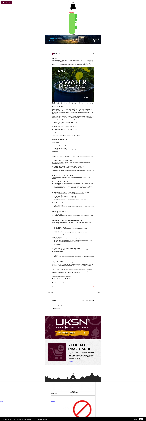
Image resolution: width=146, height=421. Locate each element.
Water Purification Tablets (64, 277)
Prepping (69, 279)
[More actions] (93, 55)
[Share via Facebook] (52, 283)
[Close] (144, 419)
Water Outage (69, 277)
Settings (135, 419)
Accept (141, 419)
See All (98, 293)
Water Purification (55, 277)
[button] (98, 47)
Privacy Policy (45, 419)
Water (52, 277)
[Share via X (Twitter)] (55, 283)
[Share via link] (60, 283)
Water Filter (59, 277)
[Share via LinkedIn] (58, 283)
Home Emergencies (62, 279)
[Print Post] (63, 283)
